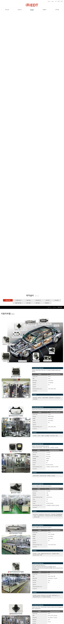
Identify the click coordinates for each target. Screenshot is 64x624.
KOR (59, 1)
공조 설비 (28, 303)
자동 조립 (28, 300)
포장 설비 (38, 303)
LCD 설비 (57, 300)
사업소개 (19, 9)
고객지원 (57, 9)
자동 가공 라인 (18, 303)
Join (56, 1)
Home (49, 1)
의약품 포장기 (18, 300)
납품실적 (44, 9)
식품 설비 (47, 303)
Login (52, 1)
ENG (62, 1)
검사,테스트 (38, 300)
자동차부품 (8, 300)
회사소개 (7, 9)
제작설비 (32, 9)
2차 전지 (47, 300)
